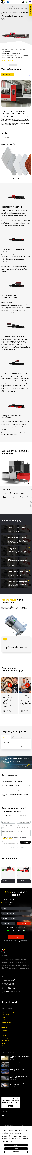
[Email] (13, 930)
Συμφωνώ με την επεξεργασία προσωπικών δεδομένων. (15, 838)
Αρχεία (11, 842)
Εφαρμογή (23, 923)
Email (18, 819)
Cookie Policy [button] (7, 1139)
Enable (10, 1106)
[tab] (6, 737)
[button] (29, 105)
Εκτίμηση (19, 825)
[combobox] (3, 828)
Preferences (16, 1151)
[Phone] (8, 930)
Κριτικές (8, 815)
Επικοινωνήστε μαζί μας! (18, 766)
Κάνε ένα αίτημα (7, 74)
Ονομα (3, 819)
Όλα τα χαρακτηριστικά (7, 60)
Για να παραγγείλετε (13, 65)
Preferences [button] (12, 1141)
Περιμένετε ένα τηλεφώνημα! (16, 937)
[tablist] (16, 815)
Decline (16, 1148)
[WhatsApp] (23, 930)
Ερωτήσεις (23, 815)
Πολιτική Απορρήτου (23, 941)
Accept (16, 1145)
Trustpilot (29, 75)
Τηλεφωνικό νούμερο (6, 825)
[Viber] (18, 930)
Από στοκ (5, 65)
